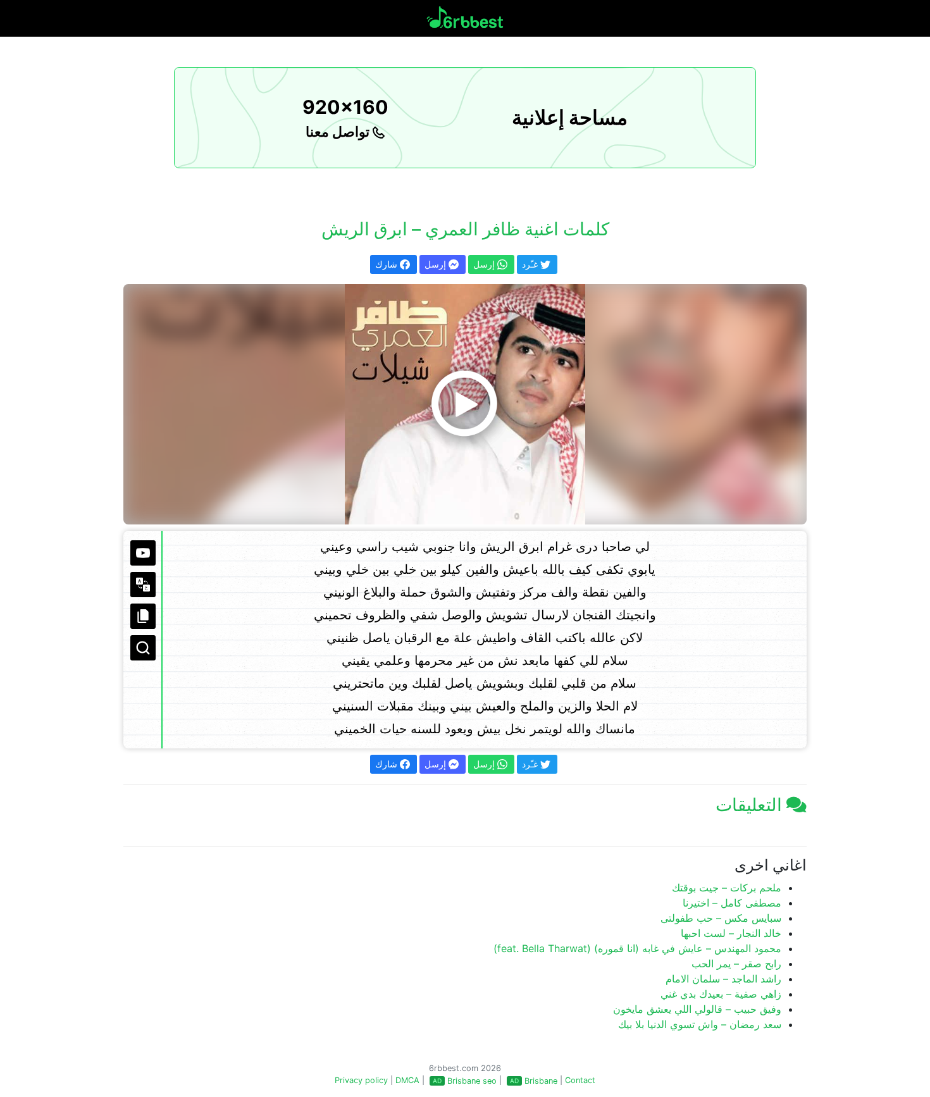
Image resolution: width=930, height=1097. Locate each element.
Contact (580, 1080)
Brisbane (540, 1081)
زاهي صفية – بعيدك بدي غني (720, 994)
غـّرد (531, 264)
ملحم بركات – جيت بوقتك (726, 887)
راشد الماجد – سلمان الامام (723, 978)
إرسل (437, 264)
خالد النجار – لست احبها (731, 933)
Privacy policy (361, 1080)
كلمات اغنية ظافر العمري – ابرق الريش (465, 229)
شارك (387, 264)
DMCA (407, 1080)
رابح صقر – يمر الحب (736, 963)
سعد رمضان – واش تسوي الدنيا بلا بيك (699, 1024)
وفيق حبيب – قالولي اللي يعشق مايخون (697, 1009)
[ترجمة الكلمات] (143, 584)
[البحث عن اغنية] (143, 647)
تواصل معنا (339, 131)
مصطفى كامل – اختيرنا (732, 902)
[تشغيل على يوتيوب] (143, 553)
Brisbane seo (472, 1081)
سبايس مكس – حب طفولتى (720, 918)
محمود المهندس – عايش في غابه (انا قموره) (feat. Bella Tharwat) (637, 948)
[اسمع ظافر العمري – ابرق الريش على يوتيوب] (465, 404)
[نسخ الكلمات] (143, 616)
